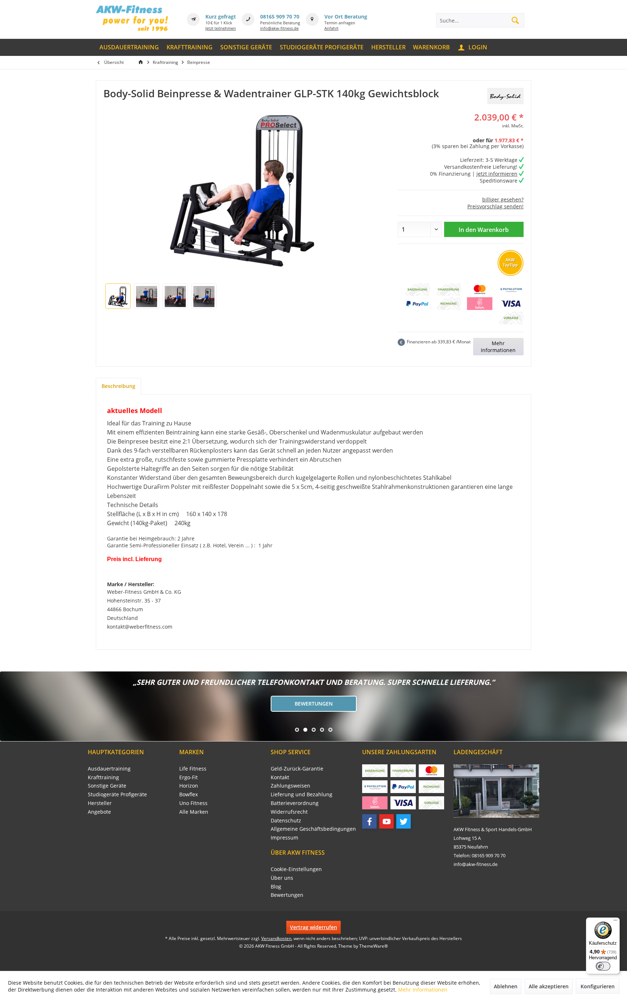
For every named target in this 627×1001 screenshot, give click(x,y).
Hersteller (100, 803)
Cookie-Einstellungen (296, 869)
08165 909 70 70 (279, 16)
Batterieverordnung (295, 803)
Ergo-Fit (188, 777)
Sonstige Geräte (107, 785)
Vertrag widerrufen (313, 927)
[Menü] (615, 922)
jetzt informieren (496, 173)
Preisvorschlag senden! (495, 206)
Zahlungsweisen (290, 785)
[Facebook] (369, 821)
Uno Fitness (193, 803)
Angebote (99, 811)
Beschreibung (118, 386)
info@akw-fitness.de (279, 28)
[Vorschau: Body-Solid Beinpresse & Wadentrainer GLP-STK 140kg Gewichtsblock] (118, 296)
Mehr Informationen (498, 347)
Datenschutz (286, 820)
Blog (276, 886)
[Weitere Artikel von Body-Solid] (505, 96)
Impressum (284, 837)
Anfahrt (331, 28)
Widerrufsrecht (289, 811)
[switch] (603, 966)
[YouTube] (386, 821)
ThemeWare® (373, 946)
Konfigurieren (598, 986)
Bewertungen (314, 703)
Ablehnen (505, 986)
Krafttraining (103, 777)
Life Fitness (192, 768)
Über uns (282, 877)
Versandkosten (276, 938)
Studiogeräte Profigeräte (117, 794)
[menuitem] (129, 47)
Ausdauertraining (109, 768)
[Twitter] (403, 821)
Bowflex (188, 794)
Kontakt (280, 777)
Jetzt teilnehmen (220, 28)
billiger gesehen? (503, 199)
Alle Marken (193, 811)
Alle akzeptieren (549, 986)
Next (7, 706)
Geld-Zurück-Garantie (297, 768)
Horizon (188, 785)
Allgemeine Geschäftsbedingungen (313, 828)
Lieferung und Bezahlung (301, 794)
